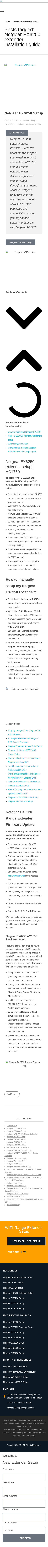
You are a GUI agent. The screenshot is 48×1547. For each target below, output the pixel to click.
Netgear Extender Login (16, 1158)
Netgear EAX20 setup (13, 1288)
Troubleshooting (13, 1205)
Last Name (8, 1482)
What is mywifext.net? (18, 444)
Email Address (10, 1496)
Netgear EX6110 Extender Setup (18, 1327)
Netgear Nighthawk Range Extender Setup (24, 1175)
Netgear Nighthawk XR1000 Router (24, 782)
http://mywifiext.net (16, 876)
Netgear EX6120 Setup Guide (19, 1150)
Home (8, 21)
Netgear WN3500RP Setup (20, 801)
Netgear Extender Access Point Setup (25, 746)
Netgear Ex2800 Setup (16, 1137)
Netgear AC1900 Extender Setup (23, 797)
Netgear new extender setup (29, 124)
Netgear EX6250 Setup (23, 113)
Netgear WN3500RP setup (17, 1194)
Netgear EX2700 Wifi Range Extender (22, 1134)
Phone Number (10, 1509)
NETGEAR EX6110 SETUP (18, 1147)
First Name (8, 1469)
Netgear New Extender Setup (19, 1166)
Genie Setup (12, 1126)
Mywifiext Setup (29, 120)
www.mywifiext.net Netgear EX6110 (24, 432)
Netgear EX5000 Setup (13, 1322)
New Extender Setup (15, 1196)
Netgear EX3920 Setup (13, 1309)
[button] (24, 318)
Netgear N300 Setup (15, 1164)
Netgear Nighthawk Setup (15, 1367)
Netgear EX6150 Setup (13, 1332)
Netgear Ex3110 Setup (16, 1139)
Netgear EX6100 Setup (16, 1145)
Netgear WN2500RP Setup (15, 1377)
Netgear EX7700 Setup (13, 1353)
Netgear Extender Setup (16, 1161)
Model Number (10, 1522)
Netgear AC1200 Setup (16, 1128)
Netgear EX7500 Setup (18, 786)
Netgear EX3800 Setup (13, 1303)
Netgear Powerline (14, 1183)
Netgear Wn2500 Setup (16, 1186)
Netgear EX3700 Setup (16, 1142)
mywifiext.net (9, 124)
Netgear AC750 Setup (13, 1283)
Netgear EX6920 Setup (13, 1343)
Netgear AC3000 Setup (16, 1131)
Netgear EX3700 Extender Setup (18, 1293)
